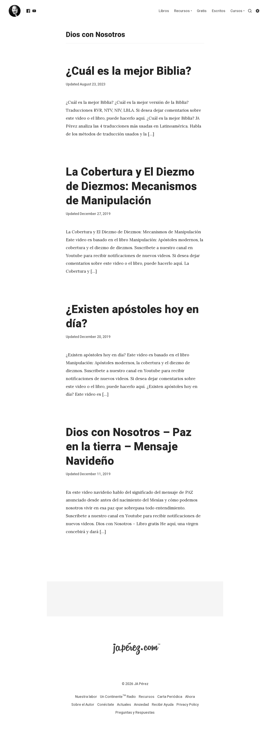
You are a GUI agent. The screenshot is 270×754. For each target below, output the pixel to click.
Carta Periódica (169, 696)
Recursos (182, 11)
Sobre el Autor (82, 704)
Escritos (218, 11)
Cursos (236, 11)
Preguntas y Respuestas (135, 712)
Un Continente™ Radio (118, 696)
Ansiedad (141, 704)
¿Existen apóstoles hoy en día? (132, 316)
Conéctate (105, 704)
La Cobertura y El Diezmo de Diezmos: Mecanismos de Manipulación (131, 186)
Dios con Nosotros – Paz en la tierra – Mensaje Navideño (129, 446)
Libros (164, 11)
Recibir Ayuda (163, 704)
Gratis (202, 11)
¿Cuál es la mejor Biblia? (128, 71)
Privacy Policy (188, 704)
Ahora (190, 696)
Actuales (124, 704)
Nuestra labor (86, 696)
